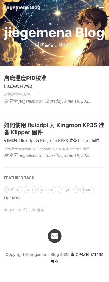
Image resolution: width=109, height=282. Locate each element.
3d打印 (13, 189)
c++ (30, 189)
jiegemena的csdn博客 (24, 209)
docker (47, 189)
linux (87, 189)
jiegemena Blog (22, 7)
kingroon (68, 189)
